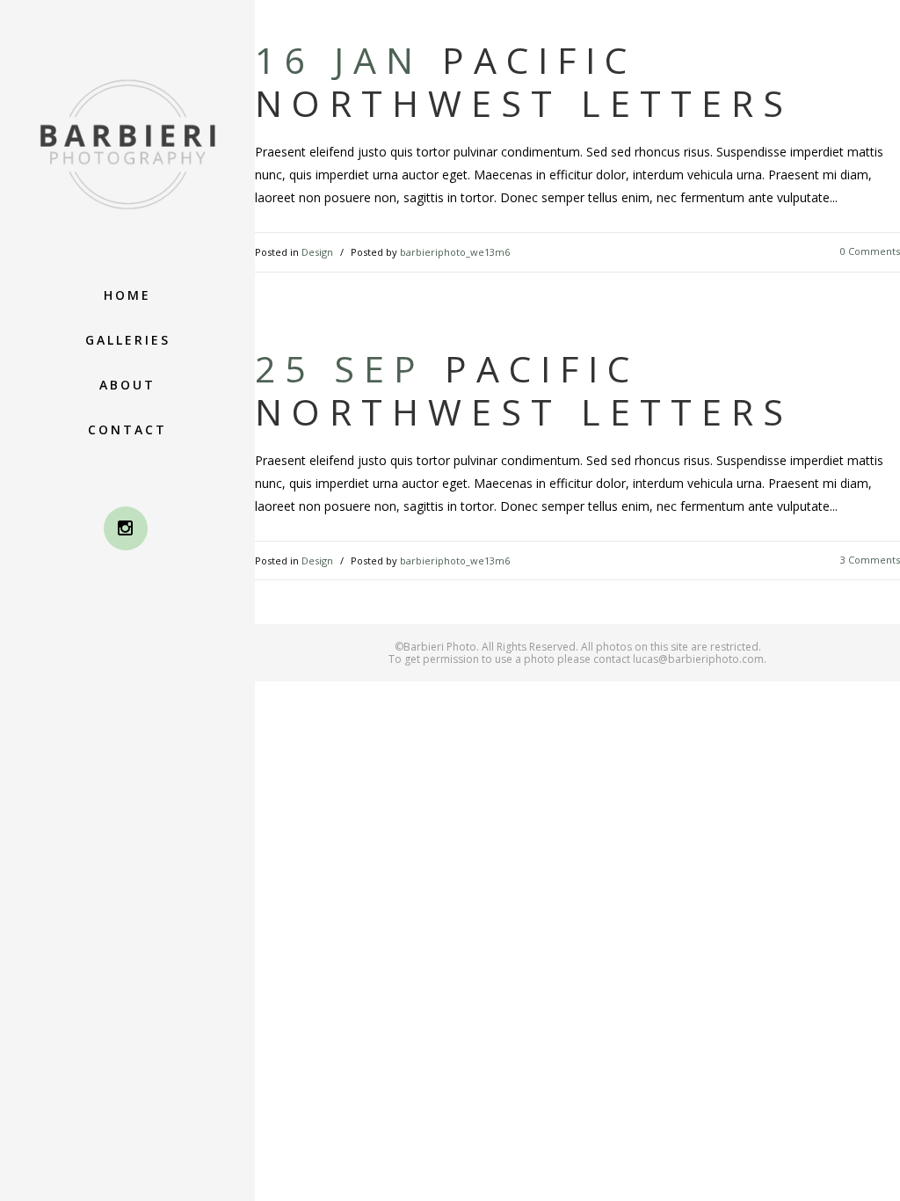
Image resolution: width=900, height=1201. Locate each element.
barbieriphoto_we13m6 (455, 251)
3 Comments (870, 559)
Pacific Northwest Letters (524, 81)
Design (317, 251)
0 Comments (870, 251)
